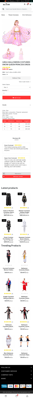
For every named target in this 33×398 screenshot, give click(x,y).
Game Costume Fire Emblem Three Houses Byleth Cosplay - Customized (8, 240)
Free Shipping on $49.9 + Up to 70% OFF (18, 1)
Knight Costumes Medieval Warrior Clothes (8, 298)
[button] (29, 33)
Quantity (4, 90)
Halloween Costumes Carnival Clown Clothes (24, 326)
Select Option (6, 84)
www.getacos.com (25, 392)
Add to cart (17, 97)
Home (3, 15)
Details (4, 105)
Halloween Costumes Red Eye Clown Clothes (8, 326)
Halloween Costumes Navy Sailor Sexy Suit (24, 354)
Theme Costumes (13, 15)
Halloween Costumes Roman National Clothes (24, 270)
